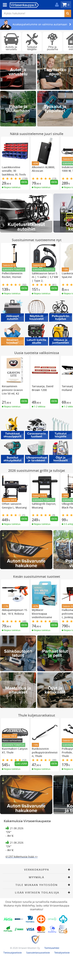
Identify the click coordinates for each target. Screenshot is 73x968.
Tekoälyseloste (62, 952)
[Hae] (67, 13)
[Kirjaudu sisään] (56, 5)
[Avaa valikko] (3, 5)
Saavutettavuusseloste (38, 952)
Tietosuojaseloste (12, 952)
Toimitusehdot (51, 947)
